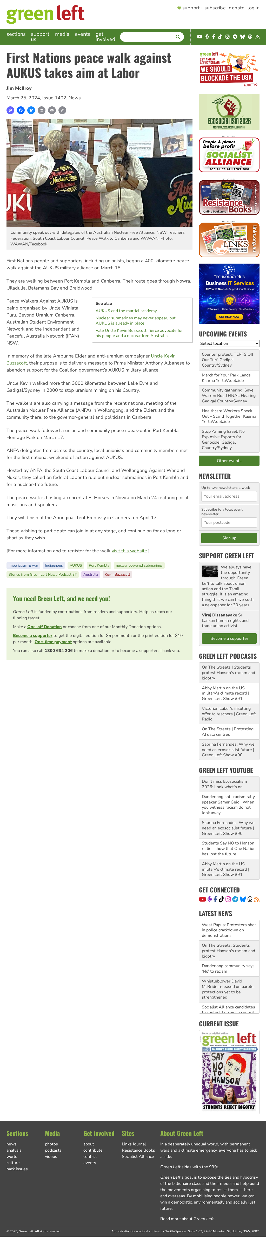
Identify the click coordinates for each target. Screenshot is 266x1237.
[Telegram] (235, 899)
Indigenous (54, 565)
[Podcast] (209, 899)
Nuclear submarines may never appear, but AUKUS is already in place (136, 320)
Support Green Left (226, 555)
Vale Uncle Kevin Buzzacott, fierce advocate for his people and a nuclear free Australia (139, 333)
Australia (90, 574)
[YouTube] (202, 899)
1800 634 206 (59, 651)
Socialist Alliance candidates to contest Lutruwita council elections (228, 1006)
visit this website (129, 551)
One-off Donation (44, 627)
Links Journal (134, 1144)
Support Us (40, 37)
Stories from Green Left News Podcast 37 (43, 574)
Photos (51, 1144)
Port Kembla (99, 565)
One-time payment (53, 642)
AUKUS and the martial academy (126, 311)
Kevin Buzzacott (117, 574)
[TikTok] (221, 899)
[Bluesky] (31, 110)
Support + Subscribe (204, 8)
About (88, 1144)
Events (82, 34)
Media (62, 34)
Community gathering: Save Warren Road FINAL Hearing (229, 392)
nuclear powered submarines (139, 565)
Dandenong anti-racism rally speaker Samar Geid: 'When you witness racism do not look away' (228, 805)
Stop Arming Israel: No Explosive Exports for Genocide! (223, 437)
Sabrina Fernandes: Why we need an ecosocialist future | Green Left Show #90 (228, 749)
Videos (51, 1156)
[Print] (41, 110)
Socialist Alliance (138, 1156)
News (75, 98)
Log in (254, 8)
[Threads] (250, 899)
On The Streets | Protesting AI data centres (228, 731)
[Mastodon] (10, 110)
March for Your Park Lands (226, 375)
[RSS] (257, 899)
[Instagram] (228, 899)
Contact (90, 1156)
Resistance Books (138, 1150)
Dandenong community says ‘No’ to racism (228, 962)
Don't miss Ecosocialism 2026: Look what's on (224, 784)
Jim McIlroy (19, 88)
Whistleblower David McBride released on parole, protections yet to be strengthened (228, 983)
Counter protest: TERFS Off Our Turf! (227, 357)
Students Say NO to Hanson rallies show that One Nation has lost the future (229, 848)
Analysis (14, 1150)
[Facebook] (21, 110)
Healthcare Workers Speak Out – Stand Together (227, 413)
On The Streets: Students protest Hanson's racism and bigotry (228, 944)
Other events (229, 461)
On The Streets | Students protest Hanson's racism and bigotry (228, 672)
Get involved (105, 37)
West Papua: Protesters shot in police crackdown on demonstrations (229, 924)
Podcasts (53, 1150)
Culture (13, 1163)
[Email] (52, 110)
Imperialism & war (23, 565)
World (11, 1156)
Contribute (93, 1150)
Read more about (187, 1219)
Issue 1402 (54, 98)
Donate (236, 8)
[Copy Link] (62, 110)
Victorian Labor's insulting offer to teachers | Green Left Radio (229, 714)
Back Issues (17, 1169)
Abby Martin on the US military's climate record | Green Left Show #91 (225, 693)
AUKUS (76, 565)
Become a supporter (32, 635)
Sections (16, 34)
